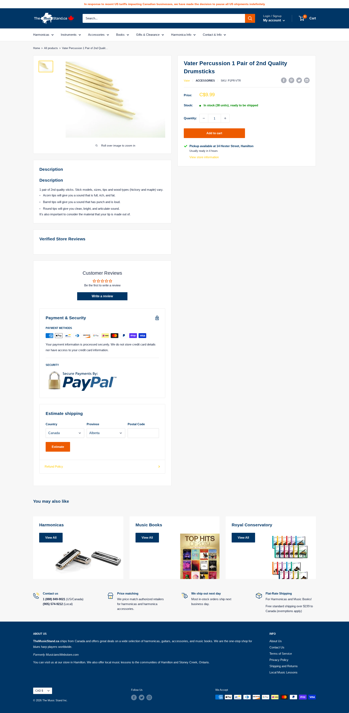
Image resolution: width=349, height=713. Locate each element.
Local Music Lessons (283, 672)
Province (93, 424)
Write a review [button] (102, 296)
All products (51, 48)
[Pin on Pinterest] (291, 80)
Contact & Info (212, 34)
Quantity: (190, 118)
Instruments (69, 34)
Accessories (96, 34)
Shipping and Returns (283, 666)
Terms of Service (280, 653)
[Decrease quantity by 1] (204, 118)
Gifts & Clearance (148, 34)
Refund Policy (54, 466)
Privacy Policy (278, 660)
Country (51, 424)
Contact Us (276, 647)
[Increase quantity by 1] (225, 118)
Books (120, 34)
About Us (275, 641)
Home (36, 48)
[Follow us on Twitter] (141, 697)
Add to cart (214, 133)
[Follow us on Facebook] (134, 697)
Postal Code (136, 424)
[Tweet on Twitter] (299, 80)
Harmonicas (41, 34)
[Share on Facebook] (284, 80)
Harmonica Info (181, 34)
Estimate (58, 446)
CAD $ (39, 690)
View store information (204, 157)
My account (272, 20)
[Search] (250, 18)
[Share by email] (307, 80)
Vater (187, 80)
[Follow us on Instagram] (149, 697)
